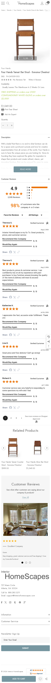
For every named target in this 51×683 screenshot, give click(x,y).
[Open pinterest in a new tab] (20, 602)
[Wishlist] (40, 679)
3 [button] (30, 562)
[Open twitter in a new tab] (6, 602)
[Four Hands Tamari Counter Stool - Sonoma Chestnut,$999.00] (13, 447)
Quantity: (4, 119)
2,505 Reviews (14, 197)
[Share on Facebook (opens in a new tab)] (10, 252)
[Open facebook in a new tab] (2, 602)
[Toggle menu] (3, 3)
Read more (25, 169)
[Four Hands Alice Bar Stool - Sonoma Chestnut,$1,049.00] (37, 447)
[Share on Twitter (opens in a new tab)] (14, 252)
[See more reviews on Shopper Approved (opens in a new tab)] (18, 252)
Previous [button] (19, 58)
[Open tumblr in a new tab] (15, 602)
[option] (25, 532)
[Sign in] (42, 3)
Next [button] (32, 58)
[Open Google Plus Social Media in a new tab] (25, 602)
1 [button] (22, 562)
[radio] (38, 187)
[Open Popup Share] (46, 679)
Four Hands (6, 68)
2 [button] (26, 562)
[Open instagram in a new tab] (10, 602)
